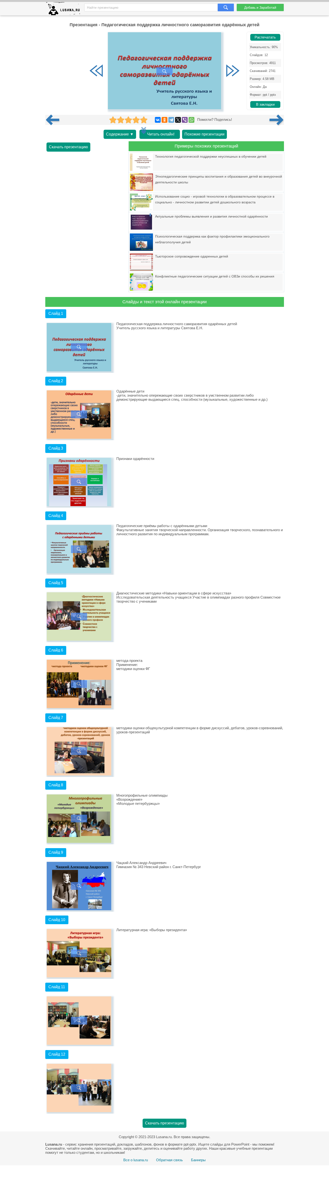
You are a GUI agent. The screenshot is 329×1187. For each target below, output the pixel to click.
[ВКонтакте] (158, 120)
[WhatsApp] (191, 120)
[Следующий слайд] (233, 71)
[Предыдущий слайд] (96, 71)
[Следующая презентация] (277, 120)
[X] (178, 120)
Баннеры (198, 1160)
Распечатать (265, 37)
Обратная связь (169, 1160)
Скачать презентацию (68, 147)
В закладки (265, 104)
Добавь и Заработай (260, 7)
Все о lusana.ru (135, 1160)
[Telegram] (171, 120)
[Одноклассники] (164, 120)
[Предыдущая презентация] (54, 120)
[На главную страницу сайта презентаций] (65, 9)
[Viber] (185, 120)
